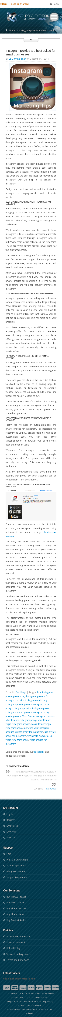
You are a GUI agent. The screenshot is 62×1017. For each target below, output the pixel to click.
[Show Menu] (31, 43)
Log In (9, 814)
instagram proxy (40, 708)
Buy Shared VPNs (15, 914)
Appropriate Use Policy (18, 936)
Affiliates (10, 837)
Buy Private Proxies (16, 896)
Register (10, 819)
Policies (29, 1013)
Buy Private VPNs (15, 902)
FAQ (8, 853)
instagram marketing (36, 700)
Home (12, 30)
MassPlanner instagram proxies (38, 716)
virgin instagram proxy (17, 739)
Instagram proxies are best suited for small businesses (30, 52)
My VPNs (11, 831)
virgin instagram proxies (39, 735)
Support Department (17, 877)
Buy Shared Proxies (16, 908)
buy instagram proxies (33, 696)
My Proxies (12, 825)
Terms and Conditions (17, 959)
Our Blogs (21, 692)
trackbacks (39, 751)
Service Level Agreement (19, 954)
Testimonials (50, 788)
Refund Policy (13, 948)
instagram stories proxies (19, 712)
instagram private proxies (19, 704)
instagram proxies (22, 708)
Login (55, 3)
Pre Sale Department (17, 859)
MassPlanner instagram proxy (21, 719)
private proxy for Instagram (29, 731)
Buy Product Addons (17, 920)
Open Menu (54, 17)
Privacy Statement (15, 942)
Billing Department (16, 871)
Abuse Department (16, 865)
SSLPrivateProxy (17, 58)
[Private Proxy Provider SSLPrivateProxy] (30, 17)
